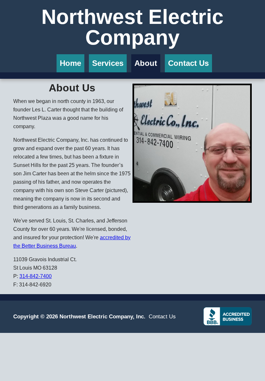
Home (70, 63)
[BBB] (227, 315)
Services (107, 63)
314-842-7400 (35, 276)
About (145, 63)
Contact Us (188, 63)
